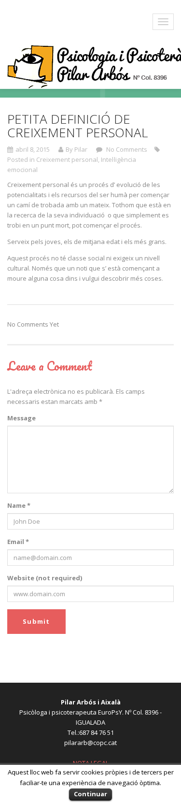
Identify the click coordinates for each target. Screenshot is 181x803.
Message (21, 418)
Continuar (90, 793)
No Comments (126, 149)
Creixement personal (67, 159)
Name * (18, 505)
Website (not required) (44, 578)
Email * (18, 541)
